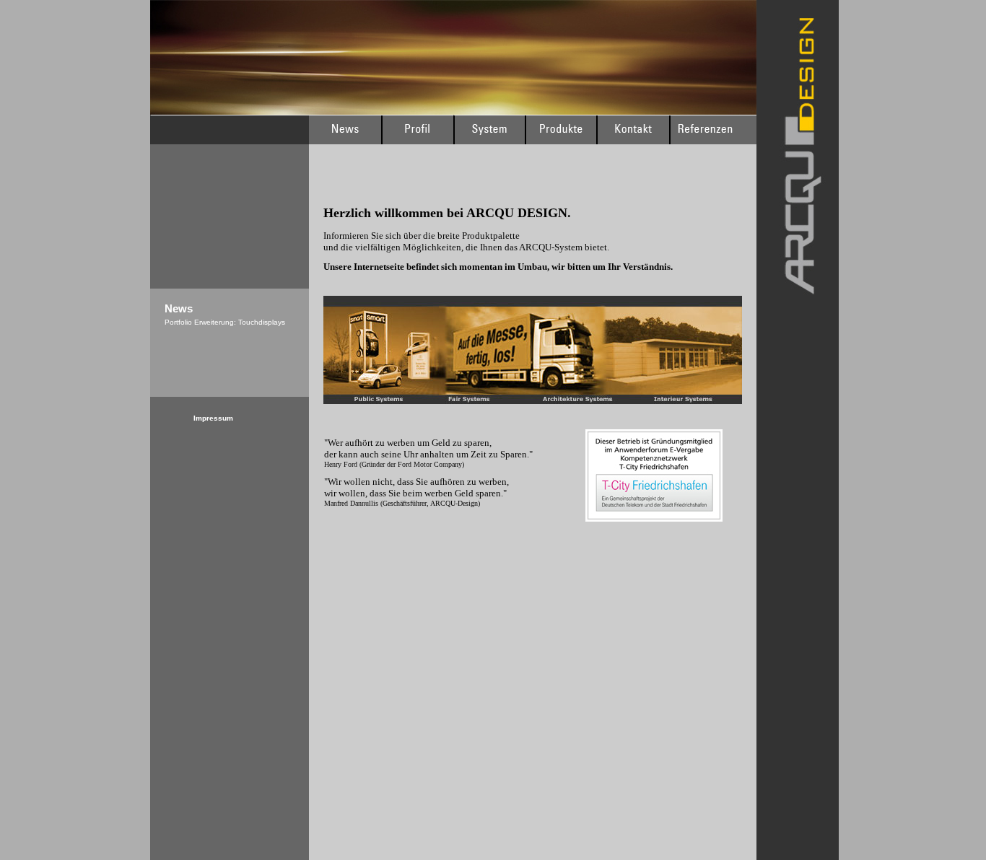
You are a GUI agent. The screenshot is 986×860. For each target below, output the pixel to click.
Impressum (213, 418)
